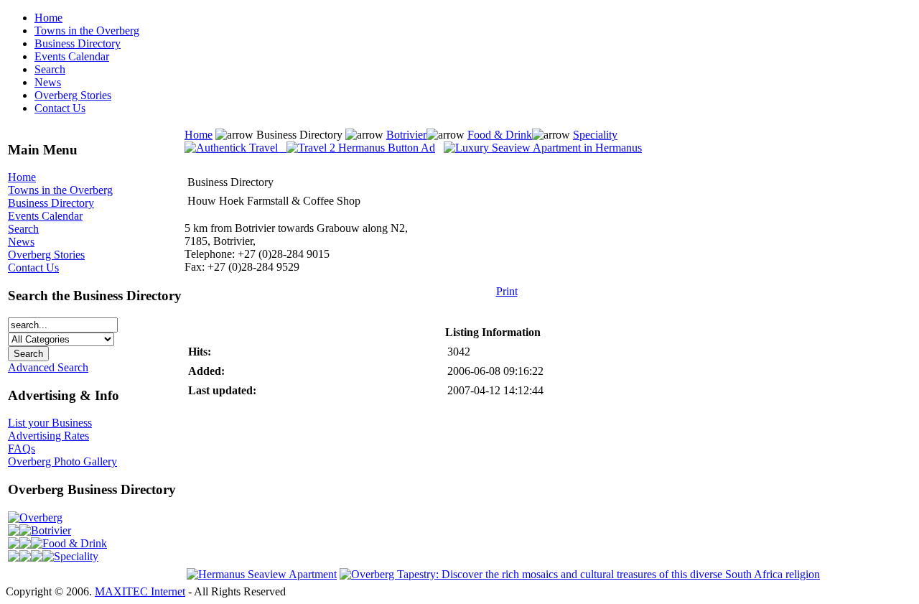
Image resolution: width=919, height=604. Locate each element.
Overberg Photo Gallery (62, 461)
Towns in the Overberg (86, 30)
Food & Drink (74, 543)
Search (49, 69)
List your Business (50, 423)
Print (507, 291)
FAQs (21, 448)
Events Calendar (71, 56)
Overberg (40, 517)
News (47, 82)
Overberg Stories (72, 95)
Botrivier (51, 530)
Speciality (76, 556)
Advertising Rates (48, 435)
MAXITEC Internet (140, 591)
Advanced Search (48, 367)
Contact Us (59, 108)
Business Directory (77, 43)
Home (48, 17)
